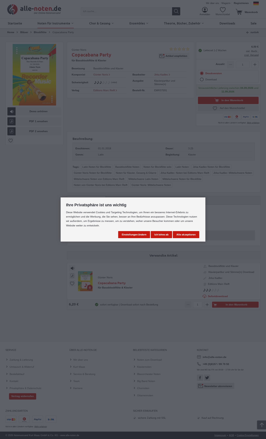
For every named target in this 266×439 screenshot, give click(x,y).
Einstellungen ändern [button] (134, 234)
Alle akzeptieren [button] (186, 234)
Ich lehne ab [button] (161, 234)
